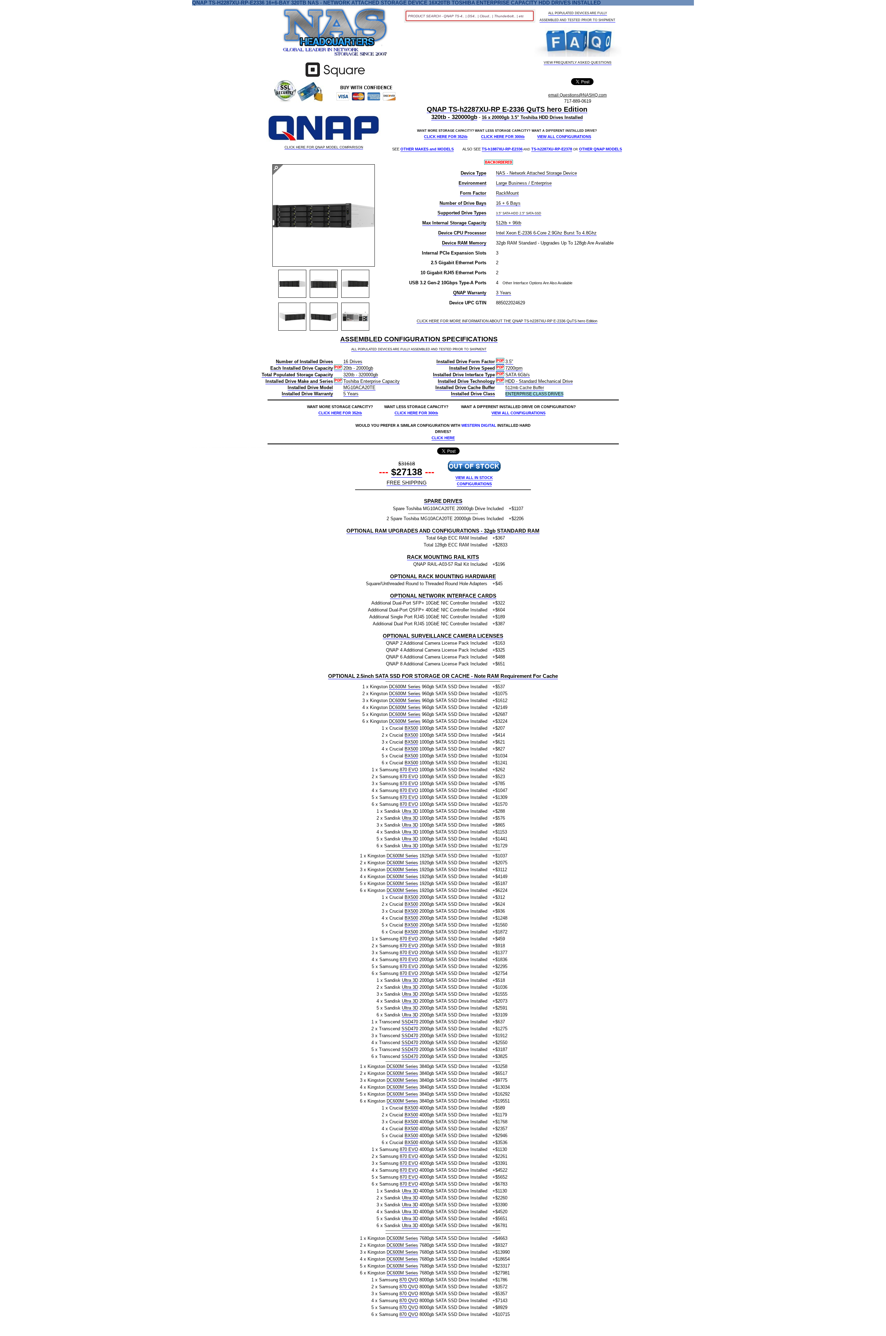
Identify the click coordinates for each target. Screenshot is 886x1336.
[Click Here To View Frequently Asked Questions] (578, 42)
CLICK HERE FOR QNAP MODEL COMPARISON (323, 147)
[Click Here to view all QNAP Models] (323, 129)
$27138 (406, 472)
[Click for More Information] (335, 77)
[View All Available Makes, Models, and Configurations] (335, 34)
